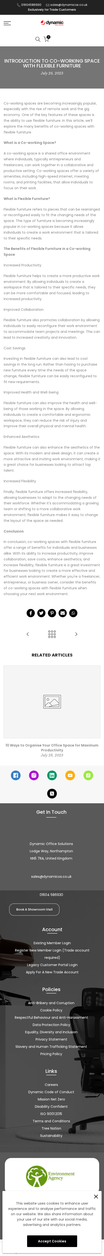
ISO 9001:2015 (51, 1113)
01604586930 (31, 5)
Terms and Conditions (51, 1121)
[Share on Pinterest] (52, 613)
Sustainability (51, 1135)
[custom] (16, 775)
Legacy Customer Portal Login (52, 964)
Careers (51, 1084)
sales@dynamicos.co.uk (68, 5)
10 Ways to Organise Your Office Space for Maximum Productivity (52, 748)
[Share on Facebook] (31, 613)
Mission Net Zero (51, 1099)
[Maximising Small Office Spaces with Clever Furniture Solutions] (28, 634)
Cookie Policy (51, 1010)
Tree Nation (51, 1128)
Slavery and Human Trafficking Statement (51, 1046)
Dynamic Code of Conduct (51, 1092)
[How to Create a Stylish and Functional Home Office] (76, 634)
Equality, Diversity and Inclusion (51, 1032)
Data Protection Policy (51, 1024)
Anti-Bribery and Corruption (51, 1003)
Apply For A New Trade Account (52, 972)
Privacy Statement (51, 1039)
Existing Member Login (52, 943)
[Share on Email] (63, 613)
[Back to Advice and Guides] (52, 634)
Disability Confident (51, 1106)
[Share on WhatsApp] (73, 613)
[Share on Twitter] (41, 613)
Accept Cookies (52, 1241)
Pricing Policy (51, 1053)
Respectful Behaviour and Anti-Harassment (51, 1017)
